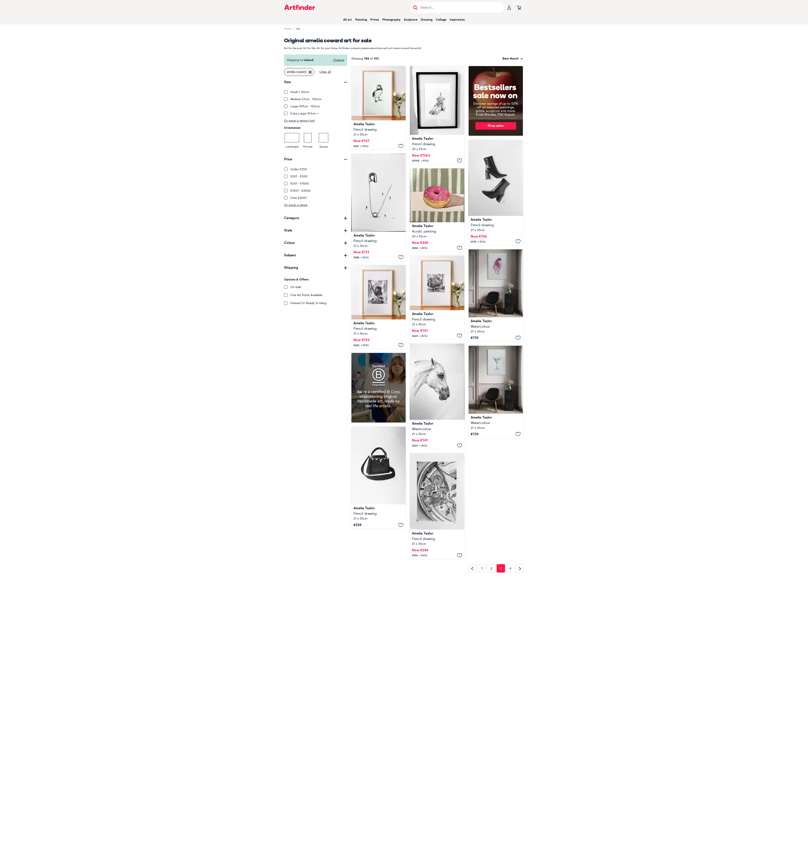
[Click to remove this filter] (310, 72)
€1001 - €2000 (300, 191)
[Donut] (437, 209)
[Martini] (496, 392)
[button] (512, 59)
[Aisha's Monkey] (437, 115)
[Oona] (378, 108)
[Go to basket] (519, 7)
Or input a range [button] (295, 205)
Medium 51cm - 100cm (305, 99)
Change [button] (338, 60)
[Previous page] (472, 635)
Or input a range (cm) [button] (299, 120)
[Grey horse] (437, 396)
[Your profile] (509, 7)
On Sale (295, 287)
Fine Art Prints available (306, 295)
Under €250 (298, 169)
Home (287, 28)
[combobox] (512, 59)
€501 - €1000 (299, 183)
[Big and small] (378, 207)
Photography (391, 19)
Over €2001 (298, 198)
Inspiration (457, 19)
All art (347, 19)
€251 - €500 (298, 176)
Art (298, 28)
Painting (361, 19)
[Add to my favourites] (401, 146)
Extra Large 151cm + (304, 113)
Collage (441, 19)
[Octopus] (496, 295)
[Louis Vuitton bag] (378, 504)
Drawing (426, 19)
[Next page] (520, 635)
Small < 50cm (299, 92)
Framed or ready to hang (308, 303)
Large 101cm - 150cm (305, 106)
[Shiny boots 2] (496, 192)
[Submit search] (415, 7)
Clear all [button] (325, 72)
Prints (374, 19)
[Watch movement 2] (437, 506)
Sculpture (410, 19)
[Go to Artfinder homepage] (299, 7)
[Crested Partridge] (437, 297)
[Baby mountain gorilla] (378, 307)
